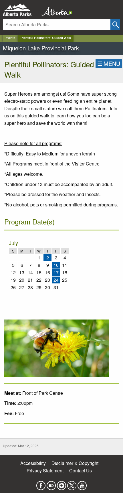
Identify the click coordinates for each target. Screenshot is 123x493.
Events (10, 38)
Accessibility (33, 463)
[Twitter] (71, 484)
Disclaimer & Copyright (74, 463)
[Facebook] (40, 484)
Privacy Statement (45, 470)
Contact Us (80, 470)
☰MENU (108, 63)
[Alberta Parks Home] (21, 10)
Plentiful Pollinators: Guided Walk (46, 38)
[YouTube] (82, 484)
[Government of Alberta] (55, 10)
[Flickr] (51, 484)
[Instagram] (61, 484)
